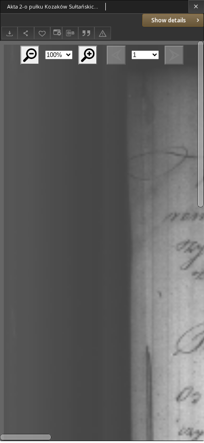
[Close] (196, 6)
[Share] (26, 33)
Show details (168, 20)
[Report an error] (102, 33)
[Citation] (86, 33)
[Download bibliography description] (70, 33)
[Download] (9, 33)
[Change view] (56, 33)
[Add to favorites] (42, 33)
